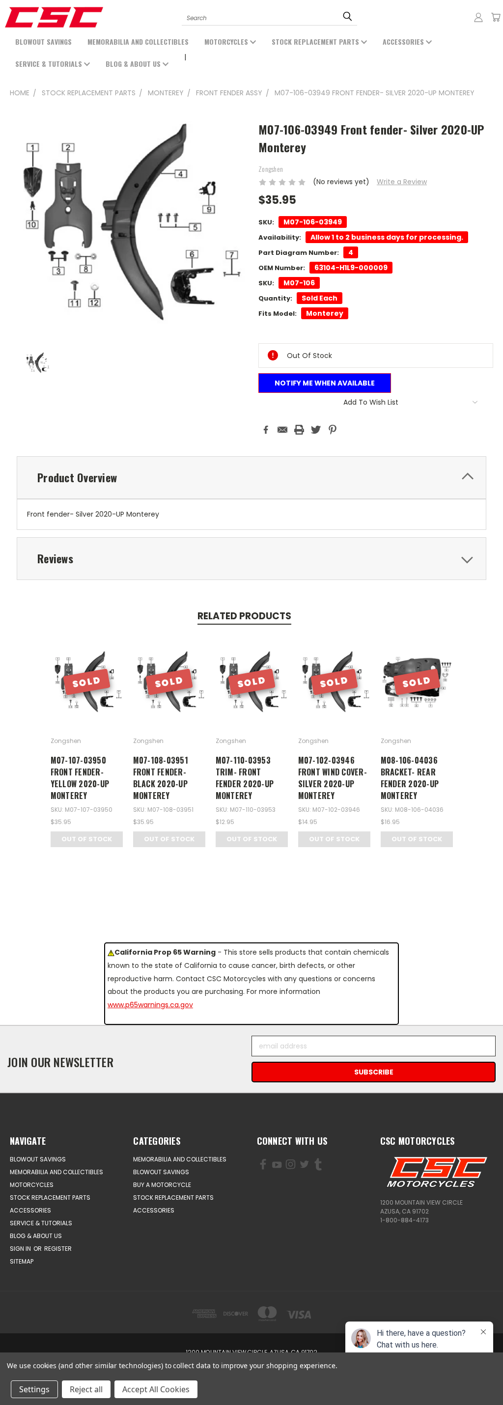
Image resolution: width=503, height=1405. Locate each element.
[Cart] (496, 17)
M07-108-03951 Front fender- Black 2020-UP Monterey (160, 777)
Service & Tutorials (49, 63)
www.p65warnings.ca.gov (150, 1005)
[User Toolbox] (478, 17)
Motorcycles (227, 41)
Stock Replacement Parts (316, 41)
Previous (64, 1374)
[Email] (282, 430)
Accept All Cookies (156, 1389)
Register (58, 1248)
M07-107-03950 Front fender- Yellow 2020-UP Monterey (80, 777)
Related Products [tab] (244, 616)
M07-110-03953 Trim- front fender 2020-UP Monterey (245, 777)
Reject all (86, 1389)
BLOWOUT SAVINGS (43, 41)
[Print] (299, 430)
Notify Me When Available (325, 383)
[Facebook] (266, 430)
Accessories (404, 41)
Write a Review (402, 182)
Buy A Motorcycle (162, 1185)
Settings (34, 1389)
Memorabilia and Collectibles (138, 41)
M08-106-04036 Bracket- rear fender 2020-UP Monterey (410, 777)
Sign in (21, 1248)
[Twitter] (316, 430)
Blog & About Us (134, 63)
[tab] (251, 477)
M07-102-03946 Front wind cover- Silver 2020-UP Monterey (332, 777)
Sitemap (21, 1261)
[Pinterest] (332, 430)
